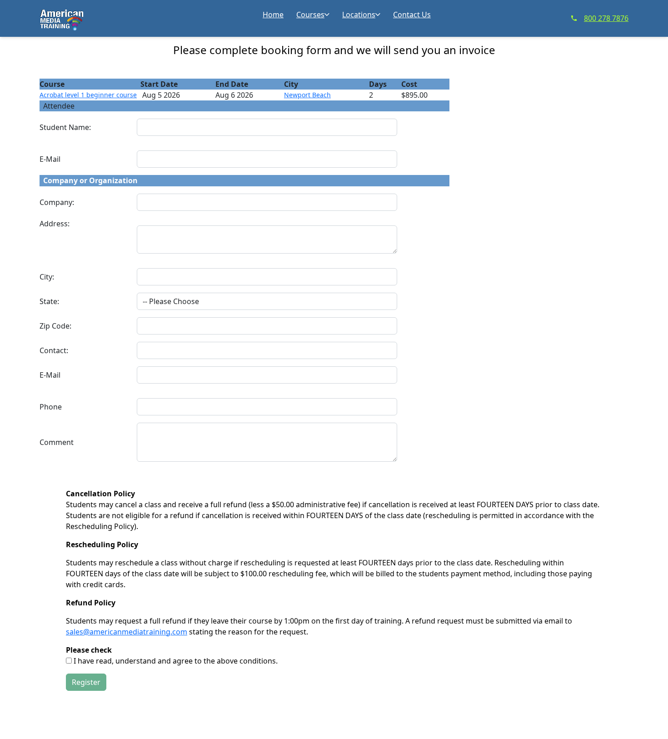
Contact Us (412, 15)
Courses (310, 15)
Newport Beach (307, 94)
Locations (358, 15)
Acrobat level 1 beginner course (88, 94)
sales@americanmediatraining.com (126, 632)
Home (273, 15)
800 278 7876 (606, 18)
